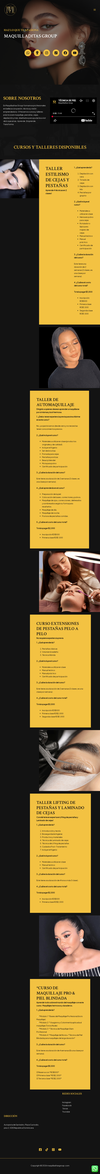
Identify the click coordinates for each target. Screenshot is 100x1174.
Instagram (66, 1102)
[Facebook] (40, 1149)
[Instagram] (53, 1149)
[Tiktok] (46, 1149)
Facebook (67, 1105)
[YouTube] (59, 1149)
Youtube (66, 1111)
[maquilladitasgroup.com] (10, 10)
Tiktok (65, 1108)
